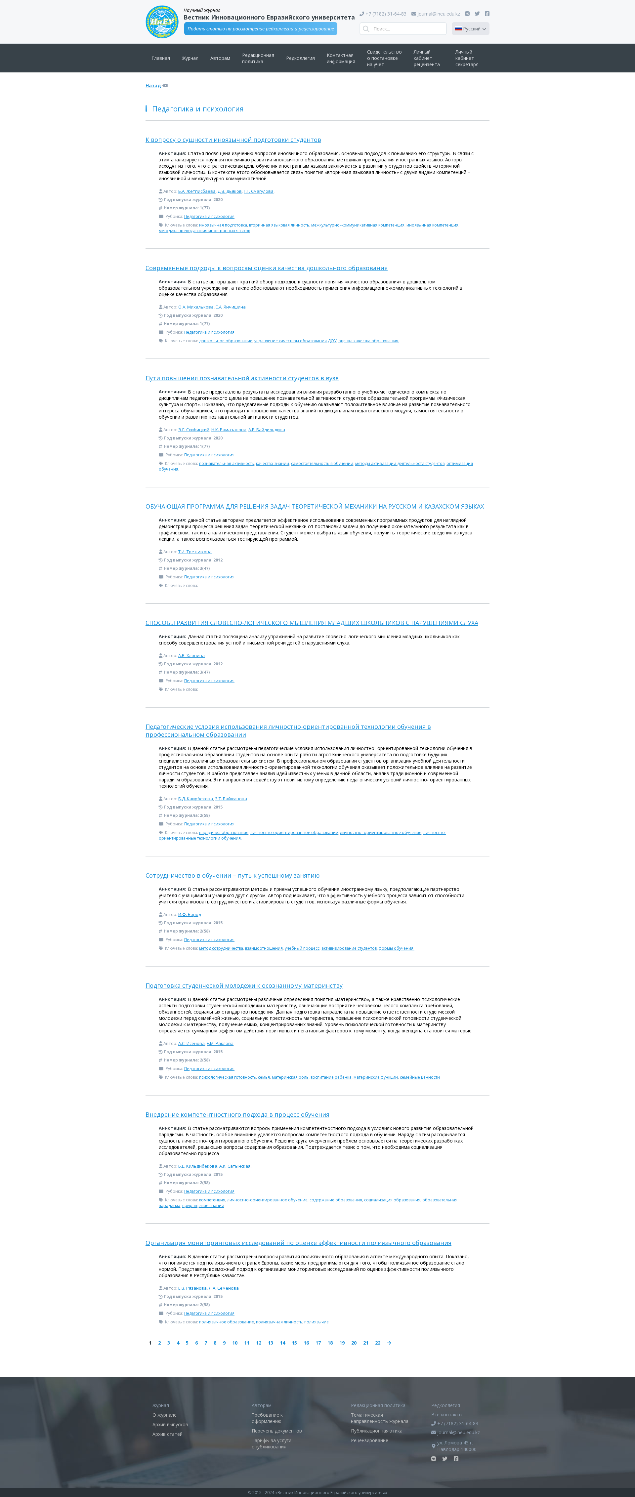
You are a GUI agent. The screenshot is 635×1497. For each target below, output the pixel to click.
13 (270, 1343)
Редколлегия (300, 58)
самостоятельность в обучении (322, 463)
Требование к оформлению (267, 1418)
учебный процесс (302, 948)
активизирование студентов (349, 948)
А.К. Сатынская (234, 1166)
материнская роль (290, 1077)
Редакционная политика (258, 58)
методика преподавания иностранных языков (204, 230)
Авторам (220, 58)
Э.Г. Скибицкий (193, 430)
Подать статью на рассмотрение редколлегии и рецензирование (261, 28)
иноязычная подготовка (223, 225)
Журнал (190, 58)
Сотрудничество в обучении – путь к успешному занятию (233, 875)
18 (330, 1343)
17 (318, 1343)
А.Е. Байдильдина (266, 430)
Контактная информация (341, 58)
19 (342, 1343)
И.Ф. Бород (189, 914)
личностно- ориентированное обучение (380, 832)
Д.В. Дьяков (230, 191)
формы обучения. (396, 948)
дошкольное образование (225, 341)
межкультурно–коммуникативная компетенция (357, 225)
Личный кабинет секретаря (467, 58)
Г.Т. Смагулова (259, 191)
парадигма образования (223, 832)
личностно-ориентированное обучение (267, 1200)
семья (264, 1077)
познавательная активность (226, 463)
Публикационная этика (376, 1431)
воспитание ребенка (331, 1077)
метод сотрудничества (221, 948)
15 (294, 1343)
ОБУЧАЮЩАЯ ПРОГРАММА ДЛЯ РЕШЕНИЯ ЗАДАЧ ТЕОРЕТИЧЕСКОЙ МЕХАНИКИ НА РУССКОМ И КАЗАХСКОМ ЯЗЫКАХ (315, 506)
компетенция (212, 1200)
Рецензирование (369, 1440)
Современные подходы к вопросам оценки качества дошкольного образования (267, 268)
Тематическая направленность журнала (379, 1418)
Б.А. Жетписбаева (197, 191)
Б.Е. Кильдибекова (197, 1166)
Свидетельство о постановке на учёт (384, 58)
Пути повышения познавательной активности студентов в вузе (242, 378)
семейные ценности (420, 1077)
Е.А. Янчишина (231, 307)
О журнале (164, 1415)
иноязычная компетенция (432, 225)
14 (282, 1343)
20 (354, 1343)
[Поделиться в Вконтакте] (467, 13)
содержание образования (336, 1200)
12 (258, 1343)
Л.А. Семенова (224, 1288)
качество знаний (272, 463)
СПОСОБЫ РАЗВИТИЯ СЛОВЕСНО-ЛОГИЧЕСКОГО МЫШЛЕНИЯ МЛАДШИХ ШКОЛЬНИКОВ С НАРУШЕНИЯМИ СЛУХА (312, 623)
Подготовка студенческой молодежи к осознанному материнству (244, 985)
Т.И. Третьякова (195, 552)
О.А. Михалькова (196, 307)
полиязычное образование (226, 1322)
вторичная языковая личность (279, 225)
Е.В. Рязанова (192, 1288)
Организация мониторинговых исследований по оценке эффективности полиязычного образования (298, 1243)
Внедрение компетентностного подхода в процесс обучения (237, 1114)
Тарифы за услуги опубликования (271, 1443)
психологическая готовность (227, 1077)
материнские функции (376, 1077)
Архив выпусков (170, 1424)
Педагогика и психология (209, 216)
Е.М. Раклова (220, 1043)
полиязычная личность (279, 1322)
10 (234, 1343)
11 (246, 1343)
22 (377, 1343)
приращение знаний (203, 1205)
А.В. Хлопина (191, 655)
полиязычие (316, 1322)
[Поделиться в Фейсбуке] (487, 13)
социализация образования (392, 1200)
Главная (160, 58)
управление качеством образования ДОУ (295, 341)
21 (365, 1343)
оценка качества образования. (368, 341)
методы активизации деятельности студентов (399, 463)
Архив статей (167, 1434)
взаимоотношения (264, 948)
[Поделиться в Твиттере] (477, 13)
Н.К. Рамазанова (228, 430)
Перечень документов (277, 1431)
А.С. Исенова (191, 1043)
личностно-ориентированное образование (294, 832)
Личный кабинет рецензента (427, 58)
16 (306, 1343)
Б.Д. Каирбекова (195, 799)
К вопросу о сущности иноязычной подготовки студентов (233, 140)
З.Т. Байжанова (231, 799)
